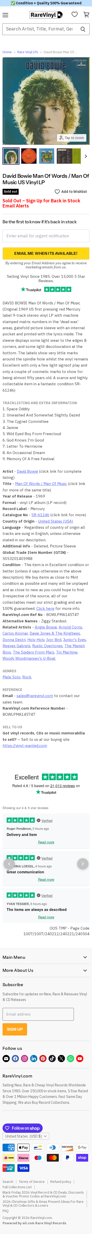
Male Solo (11, 677)
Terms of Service (32, 1182)
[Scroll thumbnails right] (85, 156)
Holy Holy (35, 639)
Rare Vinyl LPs (27, 52)
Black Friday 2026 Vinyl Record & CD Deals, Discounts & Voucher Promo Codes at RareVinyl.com (43, 1194)
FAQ (6, 1211)
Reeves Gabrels (16, 645)
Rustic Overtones (47, 645)
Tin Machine (66, 652)
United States (23, 1136)
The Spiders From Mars (33, 652)
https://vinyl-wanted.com (25, 745)
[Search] (83, 29)
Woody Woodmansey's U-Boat (29, 658)
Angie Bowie (46, 627)
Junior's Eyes (74, 639)
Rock (26, 677)
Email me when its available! (45, 253)
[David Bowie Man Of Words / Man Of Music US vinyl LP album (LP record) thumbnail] (47, 156)
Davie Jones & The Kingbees (55, 633)
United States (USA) (55, 521)
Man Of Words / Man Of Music (41, 483)
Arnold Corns (70, 627)
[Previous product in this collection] (9, 863)
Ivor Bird (53, 639)
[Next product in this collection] (82, 863)
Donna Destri (14, 639)
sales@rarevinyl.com (35, 695)
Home (7, 52)
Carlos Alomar (15, 633)
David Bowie (27, 471)
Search (8, 1182)
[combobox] (39, 29)
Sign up (15, 1029)
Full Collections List (17, 1187)
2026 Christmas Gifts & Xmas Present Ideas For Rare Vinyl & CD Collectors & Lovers (43, 1203)
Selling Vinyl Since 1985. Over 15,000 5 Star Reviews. (46, 278)
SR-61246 (40, 514)
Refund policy (60, 1182)
